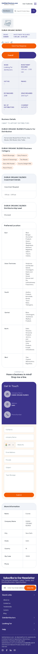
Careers (6, 610)
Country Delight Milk (24, 164)
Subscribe (30, 588)
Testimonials (7, 607)
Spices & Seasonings (10, 159)
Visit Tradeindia (27, 4)
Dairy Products (22, 155)
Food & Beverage (8, 155)
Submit (19, 495)
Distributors (6, 11)
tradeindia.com (28, 642)
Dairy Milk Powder (9, 164)
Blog (4, 613)
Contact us (6, 603)
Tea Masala (24, 159)
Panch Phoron (7, 168)
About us (6, 600)
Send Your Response (19, 46)
